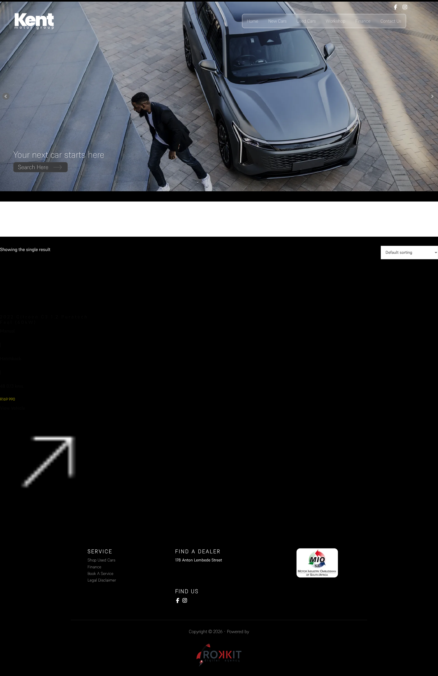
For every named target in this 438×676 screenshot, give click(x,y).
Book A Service (100, 573)
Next (432, 96)
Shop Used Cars (101, 560)
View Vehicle (12, 408)
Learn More (32, 167)
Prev (6, 96)
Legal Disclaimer (102, 580)
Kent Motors (34, 21)
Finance (94, 566)
